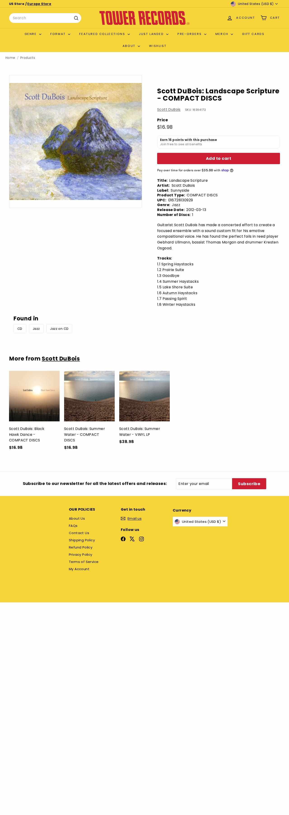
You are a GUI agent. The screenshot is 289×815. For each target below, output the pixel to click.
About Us (77, 518)
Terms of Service (83, 561)
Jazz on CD (59, 328)
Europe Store (39, 4)
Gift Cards (253, 34)
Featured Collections (102, 34)
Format (58, 34)
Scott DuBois (169, 109)
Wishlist (157, 46)
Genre (31, 34)
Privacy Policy (80, 554)
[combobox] (45, 18)
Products (27, 58)
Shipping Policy (82, 540)
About (130, 46)
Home (10, 58)
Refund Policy (80, 547)
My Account (79, 569)
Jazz (36, 328)
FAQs (73, 525)
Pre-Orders (190, 34)
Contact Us (79, 532)
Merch (222, 34)
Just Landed (152, 34)
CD (19, 328)
